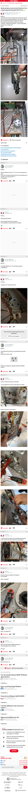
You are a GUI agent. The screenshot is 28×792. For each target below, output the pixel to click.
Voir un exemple (23, 760)
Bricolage (4, 764)
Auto (3, 762)
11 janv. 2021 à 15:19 (8, 379)
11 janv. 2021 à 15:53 (8, 572)
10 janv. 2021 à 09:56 (8, 213)
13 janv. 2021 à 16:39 (8, 642)
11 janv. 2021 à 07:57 (8, 346)
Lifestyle (3, 760)
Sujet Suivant (23, 5)
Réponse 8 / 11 (4, 568)
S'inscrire (14, 750)
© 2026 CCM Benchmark (14, 776)
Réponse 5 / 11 (4, 341)
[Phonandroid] (20, 790)
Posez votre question (16, 140)
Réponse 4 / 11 (4, 275)
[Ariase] (7, 790)
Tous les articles (6, 773)
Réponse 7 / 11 (4, 531)
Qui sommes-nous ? (5, 772)
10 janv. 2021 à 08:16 (8, 167)
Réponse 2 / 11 (4, 209)
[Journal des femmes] (7, 782)
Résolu (24, 10)
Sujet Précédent (5, 5)
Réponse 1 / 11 (4, 162)
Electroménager (18, 3)
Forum (4, 3)
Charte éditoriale (16, 772)
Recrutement (14, 773)
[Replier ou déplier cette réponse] (27, 163)
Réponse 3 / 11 (4, 256)
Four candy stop (4, 149)
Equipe (11, 772)
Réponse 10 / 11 (4, 637)
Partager (5, 142)
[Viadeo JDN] (20, 788)
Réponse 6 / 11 (4, 375)
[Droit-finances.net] (20, 785)
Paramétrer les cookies (6, 775)
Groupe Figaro (24, 775)
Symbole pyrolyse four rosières (8, 154)
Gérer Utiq (12, 775)
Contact (24, 772)
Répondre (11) (6, 140)
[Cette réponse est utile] (10, 181)
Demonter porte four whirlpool (8, 151)
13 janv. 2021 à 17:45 (14, 13)
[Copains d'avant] (7, 788)
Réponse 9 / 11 (4, 624)
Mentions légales (18, 775)
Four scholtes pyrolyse (6, 152)
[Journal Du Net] (7, 785)
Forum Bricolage (10, 3)
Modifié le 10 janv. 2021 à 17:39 (10, 260)
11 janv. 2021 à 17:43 (8, 629)
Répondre (9, 668)
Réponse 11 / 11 (4, 655)
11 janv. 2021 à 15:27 (8, 535)
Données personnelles (21, 773)
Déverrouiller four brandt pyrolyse (8, 155)
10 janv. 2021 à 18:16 (8, 279)
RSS (10, 773)
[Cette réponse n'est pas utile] (14, 181)
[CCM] (20, 782)
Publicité (21, 772)
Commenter (5, 181)
